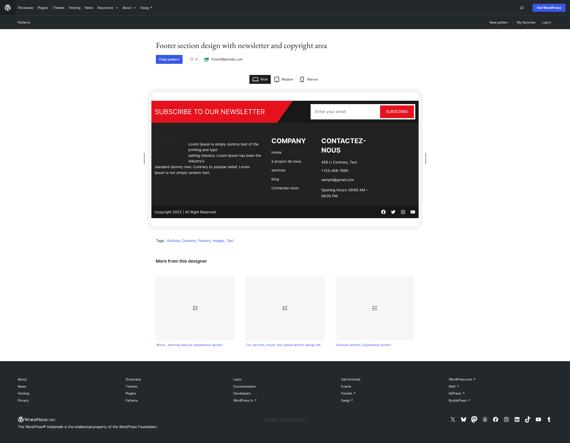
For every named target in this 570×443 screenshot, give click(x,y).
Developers (242, 393)
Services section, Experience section (363, 345)
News (22, 386)
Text (230, 240)
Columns (189, 240)
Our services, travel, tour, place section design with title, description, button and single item (285, 345)
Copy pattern (169, 59)
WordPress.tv (245, 400)
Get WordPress (549, 8)
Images (218, 240)
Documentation (244, 386)
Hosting (23, 393)
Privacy (23, 400)
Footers (204, 240)
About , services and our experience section (189, 345)
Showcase (133, 379)
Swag (347, 400)
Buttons (173, 240)
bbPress (457, 393)
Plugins (131, 393)
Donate (348, 393)
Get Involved (350, 379)
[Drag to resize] (145, 158)
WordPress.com (462, 379)
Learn (237, 379)
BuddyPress (459, 400)
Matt (454, 386)
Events (346, 386)
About (22, 379)
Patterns (24, 22)
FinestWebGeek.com (227, 59)
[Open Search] (522, 8)
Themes (132, 386)
